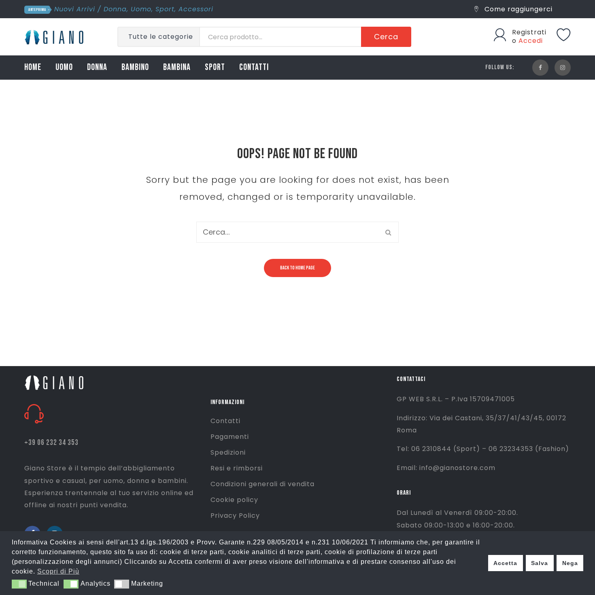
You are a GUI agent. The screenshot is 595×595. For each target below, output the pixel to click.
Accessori (195, 9)
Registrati (529, 32)
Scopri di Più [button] (58, 571)
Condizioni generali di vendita (262, 484)
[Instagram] (563, 67)
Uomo (141, 9)
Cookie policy (234, 499)
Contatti (225, 421)
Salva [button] (539, 563)
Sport (164, 9)
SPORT (215, 67)
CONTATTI (254, 67)
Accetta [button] (505, 563)
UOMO (64, 67)
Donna (115, 9)
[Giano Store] (55, 36)
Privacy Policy (235, 515)
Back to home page (297, 268)
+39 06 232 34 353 (51, 442)
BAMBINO (135, 67)
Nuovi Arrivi (74, 9)
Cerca (386, 37)
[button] (19, 584)
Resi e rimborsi (236, 468)
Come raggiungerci (517, 9)
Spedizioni (228, 452)
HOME (32, 67)
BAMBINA (177, 67)
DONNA (97, 67)
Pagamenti (229, 436)
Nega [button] (570, 563)
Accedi (530, 40)
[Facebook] (540, 67)
